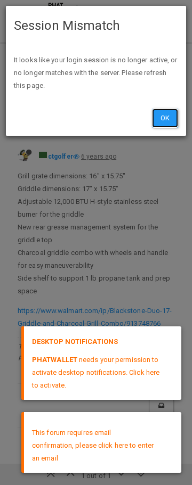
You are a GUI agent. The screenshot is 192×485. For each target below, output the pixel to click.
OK (165, 118)
